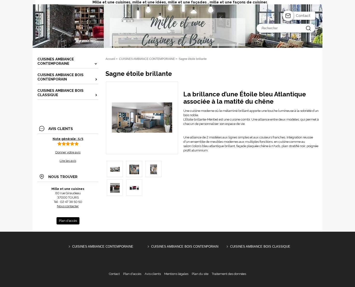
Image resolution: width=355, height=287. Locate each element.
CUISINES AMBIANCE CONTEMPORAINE (102, 246)
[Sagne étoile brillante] (142, 131)
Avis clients (153, 274)
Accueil (110, 59)
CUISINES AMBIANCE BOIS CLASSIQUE (260, 246)
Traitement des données (229, 274)
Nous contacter (68, 206)
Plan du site (200, 274)
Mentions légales (176, 274)
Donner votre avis (67, 152)
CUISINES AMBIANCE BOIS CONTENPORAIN (184, 246)
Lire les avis (68, 161)
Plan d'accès (132, 274)
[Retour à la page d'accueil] (177, 47)
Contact (303, 16)
